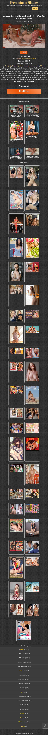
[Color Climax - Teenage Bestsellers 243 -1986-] (32, 271)
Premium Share (24, 2)
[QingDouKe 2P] (32, 295)
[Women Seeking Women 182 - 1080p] (32, 316)
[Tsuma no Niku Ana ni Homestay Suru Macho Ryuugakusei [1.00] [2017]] (16, 200)
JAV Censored (22, 696)
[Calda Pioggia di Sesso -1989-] (32, 494)
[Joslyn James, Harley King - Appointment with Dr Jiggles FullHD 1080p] (32, 547)
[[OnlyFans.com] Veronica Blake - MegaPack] (16, 610)
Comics (22, 717)
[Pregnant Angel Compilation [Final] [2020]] (16, 428)
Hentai (23, 726)
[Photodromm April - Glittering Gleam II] (32, 474)
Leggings (8, 66)
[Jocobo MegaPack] (16, 494)
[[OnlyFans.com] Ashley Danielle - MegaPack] (16, 176)
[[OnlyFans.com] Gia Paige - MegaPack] (32, 413)
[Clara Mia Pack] (16, 335)
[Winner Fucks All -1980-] (32, 448)
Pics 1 (24, 52)
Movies (21, 649)
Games (22, 713)
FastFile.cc (24, 91)
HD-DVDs (22, 658)
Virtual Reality (22, 662)
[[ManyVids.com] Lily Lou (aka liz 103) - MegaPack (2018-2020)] (16, 509)
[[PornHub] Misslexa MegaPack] (32, 200)
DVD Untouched (22, 666)
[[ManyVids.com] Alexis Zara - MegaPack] (32, 610)
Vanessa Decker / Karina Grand (26, 59)
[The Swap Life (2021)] (24, 630)
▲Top (31, 733)
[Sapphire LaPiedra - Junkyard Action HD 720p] (16, 271)
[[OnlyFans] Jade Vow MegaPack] (16, 591)
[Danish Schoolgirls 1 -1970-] (32, 509)
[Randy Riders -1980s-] (16, 528)
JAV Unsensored (22, 700)
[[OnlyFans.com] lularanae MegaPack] (16, 295)
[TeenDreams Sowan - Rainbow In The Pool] (16, 567)
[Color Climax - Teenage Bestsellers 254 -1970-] (16, 413)
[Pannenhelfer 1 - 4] (16, 395)
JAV (22, 692)
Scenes (22, 675)
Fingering (15, 66)
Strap (37, 66)
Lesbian (32, 66)
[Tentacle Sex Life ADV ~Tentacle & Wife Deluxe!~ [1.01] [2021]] (32, 428)
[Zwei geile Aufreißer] (32, 591)
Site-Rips (22, 688)
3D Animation (22, 722)
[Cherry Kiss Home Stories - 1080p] (32, 567)
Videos (24, 21)
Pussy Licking (24, 66)
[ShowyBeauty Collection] (32, 353)
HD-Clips (29, 21)
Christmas (43, 66)
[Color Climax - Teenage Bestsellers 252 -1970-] (16, 372)
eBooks (22, 709)
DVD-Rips (22, 653)
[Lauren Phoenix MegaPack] (16, 224)
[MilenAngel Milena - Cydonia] (32, 248)
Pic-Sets (22, 705)
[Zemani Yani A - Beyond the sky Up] (32, 395)
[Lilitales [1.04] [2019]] (16, 474)
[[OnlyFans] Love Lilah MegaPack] (32, 372)
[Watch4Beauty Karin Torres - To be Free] (32, 528)
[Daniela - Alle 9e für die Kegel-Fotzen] (32, 224)
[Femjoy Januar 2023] (16, 353)
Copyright (17, 733)
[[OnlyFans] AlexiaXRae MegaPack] (32, 176)
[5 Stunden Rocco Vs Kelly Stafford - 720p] (16, 547)
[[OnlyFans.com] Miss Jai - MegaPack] (16, 316)
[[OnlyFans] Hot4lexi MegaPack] (16, 248)
